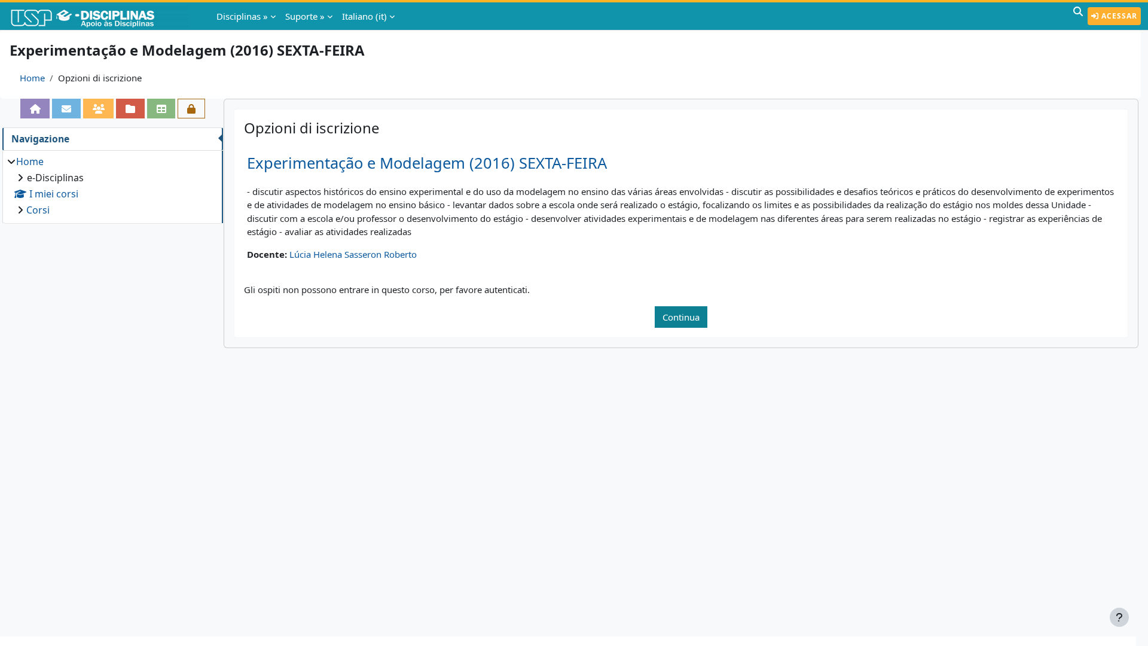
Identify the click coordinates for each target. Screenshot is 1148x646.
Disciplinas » (242, 16)
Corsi (38, 210)
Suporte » (305, 16)
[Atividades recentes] (130, 108)
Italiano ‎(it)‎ (364, 16)
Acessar (1118, 16)
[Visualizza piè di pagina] (1119, 617)
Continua (681, 317)
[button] (1078, 16)
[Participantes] (98, 108)
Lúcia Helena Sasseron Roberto (353, 254)
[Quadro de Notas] (161, 108)
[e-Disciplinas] (100, 16)
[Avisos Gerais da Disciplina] (66, 108)
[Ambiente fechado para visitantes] (191, 108)
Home (32, 78)
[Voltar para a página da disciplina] (35, 108)
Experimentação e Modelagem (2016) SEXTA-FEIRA (427, 163)
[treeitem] (112, 185)
